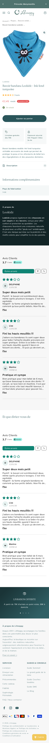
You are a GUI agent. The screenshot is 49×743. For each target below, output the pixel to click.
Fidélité (6, 688)
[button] (8, 95)
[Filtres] (37, 271)
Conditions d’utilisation (12, 736)
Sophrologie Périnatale (8, 693)
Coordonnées (32, 726)
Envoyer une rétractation (8, 673)
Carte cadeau (9, 684)
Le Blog (30, 691)
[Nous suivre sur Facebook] (4, 708)
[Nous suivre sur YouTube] (17, 708)
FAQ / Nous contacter (12, 700)
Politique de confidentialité (13, 726)
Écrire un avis (11, 271)
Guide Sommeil (33, 668)
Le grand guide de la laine (36, 673)
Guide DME (32, 687)
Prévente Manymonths (24, 4)
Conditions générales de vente (14, 733)
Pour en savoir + (10, 655)
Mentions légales (9, 728)
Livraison (7, 668)
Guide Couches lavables (33, 680)
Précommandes (9, 679)
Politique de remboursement (14, 731)
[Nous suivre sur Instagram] (10, 708)
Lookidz (6, 82)
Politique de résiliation (27, 728)
